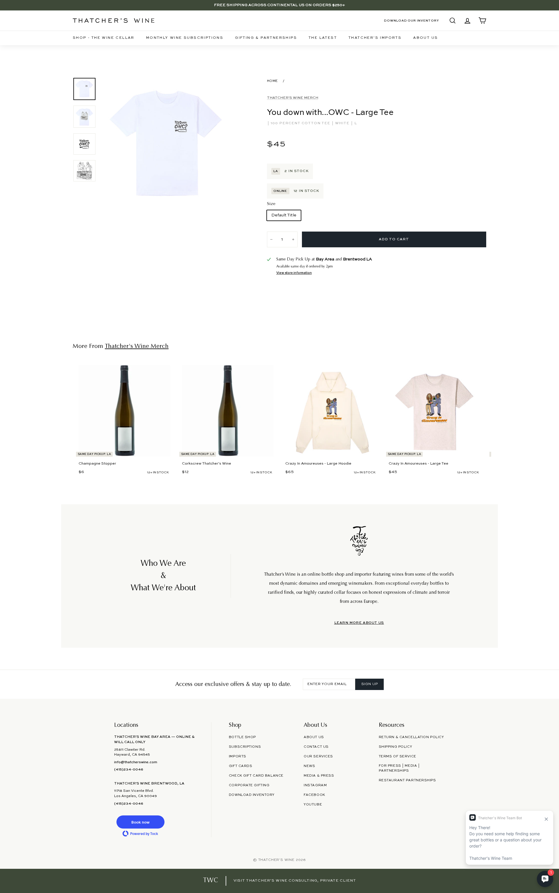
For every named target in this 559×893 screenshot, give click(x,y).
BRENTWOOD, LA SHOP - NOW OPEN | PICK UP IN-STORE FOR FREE (279, 5)
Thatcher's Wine (276, 860)
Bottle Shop (242, 737)
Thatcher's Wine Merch (292, 98)
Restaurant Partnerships (407, 780)
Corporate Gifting (249, 785)
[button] (140, 822)
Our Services (318, 756)
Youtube (313, 804)
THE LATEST (323, 38)
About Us (425, 38)
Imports (237, 756)
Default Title (283, 215)
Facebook (314, 795)
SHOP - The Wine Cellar (104, 38)
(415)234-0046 (128, 769)
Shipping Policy (395, 747)
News (309, 766)
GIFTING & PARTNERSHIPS (266, 38)
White (343, 123)
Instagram (315, 785)
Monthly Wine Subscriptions (184, 38)
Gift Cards (240, 766)
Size (271, 204)
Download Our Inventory (411, 20)
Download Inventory (252, 795)
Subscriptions (245, 747)
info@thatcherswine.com (135, 762)
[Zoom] (167, 144)
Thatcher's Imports (375, 38)
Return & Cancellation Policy (411, 737)
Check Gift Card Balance (256, 776)
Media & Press (319, 776)
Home (272, 81)
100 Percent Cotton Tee (301, 123)
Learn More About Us (359, 623)
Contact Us (316, 747)
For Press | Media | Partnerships (399, 768)
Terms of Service (397, 756)
